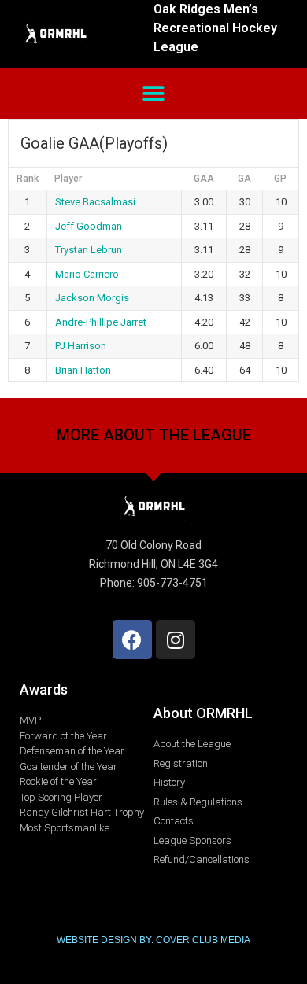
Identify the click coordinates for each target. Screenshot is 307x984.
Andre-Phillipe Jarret (100, 322)
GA (244, 178)
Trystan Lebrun (88, 250)
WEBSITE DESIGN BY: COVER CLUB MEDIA (153, 939)
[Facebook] (132, 639)
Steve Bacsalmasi (95, 202)
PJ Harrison (80, 346)
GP (280, 178)
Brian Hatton (83, 370)
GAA (204, 178)
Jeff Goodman (88, 226)
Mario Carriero (87, 274)
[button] (154, 93)
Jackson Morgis (92, 298)
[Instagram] (175, 639)
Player (68, 178)
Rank (28, 178)
